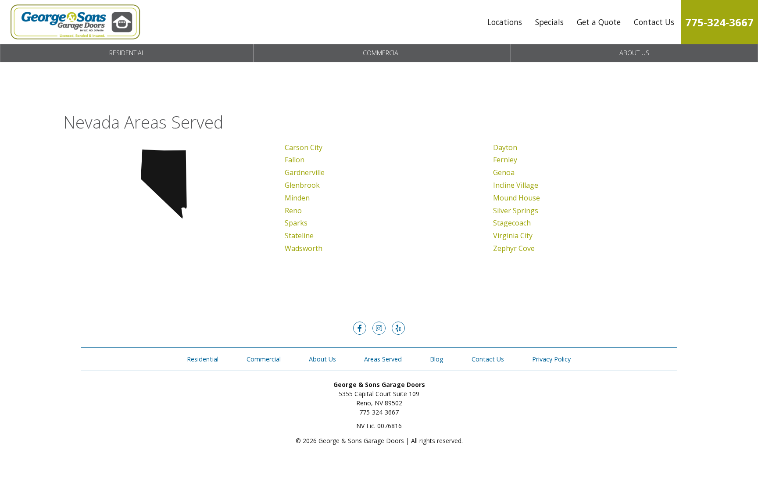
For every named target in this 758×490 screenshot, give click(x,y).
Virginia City (513, 235)
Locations (504, 22)
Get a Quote (599, 22)
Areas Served (383, 359)
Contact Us (654, 22)
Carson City (303, 147)
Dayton (505, 147)
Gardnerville (305, 172)
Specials (549, 22)
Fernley (505, 160)
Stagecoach (512, 223)
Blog (436, 359)
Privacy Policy (551, 359)
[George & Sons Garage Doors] (74, 22)
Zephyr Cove (514, 248)
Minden (297, 198)
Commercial (382, 53)
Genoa (504, 172)
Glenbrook (302, 185)
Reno (293, 210)
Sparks (296, 223)
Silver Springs (515, 210)
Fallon (294, 160)
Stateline (299, 235)
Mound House (516, 198)
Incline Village (515, 185)
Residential (127, 53)
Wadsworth (303, 248)
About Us (634, 53)
